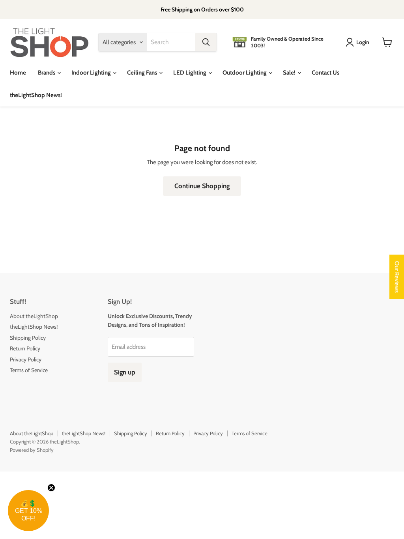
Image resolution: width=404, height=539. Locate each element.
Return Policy (25, 348)
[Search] (206, 42)
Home (18, 72)
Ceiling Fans (142, 72)
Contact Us (325, 72)
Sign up (124, 372)
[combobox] (171, 42)
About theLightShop (34, 316)
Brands (47, 72)
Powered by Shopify (32, 450)
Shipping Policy (28, 337)
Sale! (290, 72)
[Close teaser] (51, 488)
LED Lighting (190, 72)
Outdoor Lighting (245, 72)
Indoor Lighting (91, 72)
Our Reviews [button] (396, 277)
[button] (28, 510)
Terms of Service (29, 370)
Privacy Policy (25, 359)
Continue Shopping (202, 186)
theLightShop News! (36, 95)
